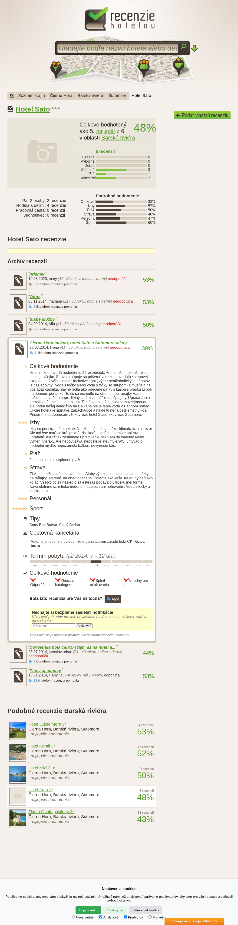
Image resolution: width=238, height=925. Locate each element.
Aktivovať (84, 626)
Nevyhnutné (85, 917)
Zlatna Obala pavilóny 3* (51, 811)
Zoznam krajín (31, 95)
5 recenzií (105, 151)
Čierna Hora (61, 95)
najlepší (105, 131)
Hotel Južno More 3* (47, 724)
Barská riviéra (90, 95)
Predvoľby (135, 917)
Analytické (110, 917)
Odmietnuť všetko (146, 910)
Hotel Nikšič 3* (42, 768)
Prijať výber (115, 910)
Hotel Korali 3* (41, 746)
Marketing (160, 917)
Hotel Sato (141, 95)
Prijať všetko (88, 910)
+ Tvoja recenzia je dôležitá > (194, 921)
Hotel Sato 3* (40, 790)
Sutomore (117, 95)
